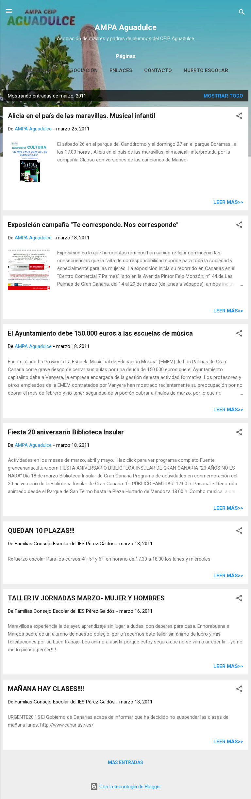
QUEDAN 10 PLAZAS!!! (41, 531)
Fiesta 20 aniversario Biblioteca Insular (66, 432)
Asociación (82, 70)
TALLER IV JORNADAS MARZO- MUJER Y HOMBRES (86, 598)
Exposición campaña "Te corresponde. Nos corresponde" (93, 225)
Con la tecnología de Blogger (129, 787)
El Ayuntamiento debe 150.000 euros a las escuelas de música (100, 333)
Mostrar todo (223, 96)
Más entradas (125, 762)
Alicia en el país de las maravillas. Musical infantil (81, 116)
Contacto (158, 70)
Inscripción (39, 70)
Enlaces (120, 70)
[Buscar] (242, 13)
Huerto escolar (206, 70)
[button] (239, 117)
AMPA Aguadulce (126, 27)
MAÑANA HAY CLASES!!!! (46, 689)
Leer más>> (228, 202)
